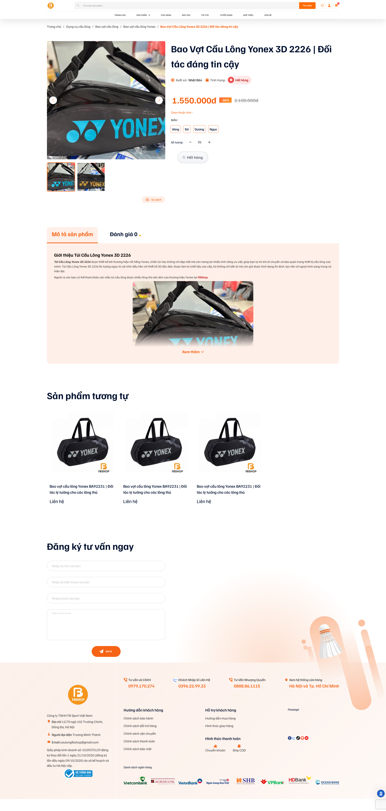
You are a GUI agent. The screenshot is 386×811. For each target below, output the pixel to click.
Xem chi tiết (82, 482)
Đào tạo (186, 15)
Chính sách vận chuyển (140, 733)
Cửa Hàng (166, 15)
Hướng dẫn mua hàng (220, 718)
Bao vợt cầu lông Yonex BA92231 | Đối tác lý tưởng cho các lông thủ (81, 489)
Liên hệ (268, 15)
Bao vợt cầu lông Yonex (139, 26)
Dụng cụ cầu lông (78, 26)
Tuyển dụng (226, 15)
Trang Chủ (120, 15)
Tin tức (205, 15)
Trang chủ (54, 26)
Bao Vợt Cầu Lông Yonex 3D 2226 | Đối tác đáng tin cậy (199, 26)
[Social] (290, 739)
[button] (159, 100)
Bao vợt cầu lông (106, 26)
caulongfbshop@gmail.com (75, 742)
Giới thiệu (248, 15)
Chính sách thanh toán (139, 741)
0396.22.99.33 (192, 685)
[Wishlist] (322, 5)
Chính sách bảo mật (137, 749)
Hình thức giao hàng (219, 726)
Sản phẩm (141, 15)
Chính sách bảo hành (138, 718)
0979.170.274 (141, 685)
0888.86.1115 (247, 685)
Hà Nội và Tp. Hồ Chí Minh (314, 685)
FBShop (202, 277)
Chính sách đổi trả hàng (140, 726)
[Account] (329, 5)
